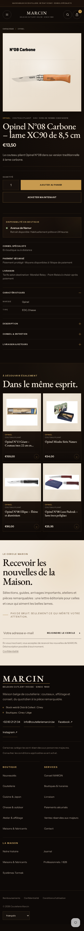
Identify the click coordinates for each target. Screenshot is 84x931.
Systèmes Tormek (13, 872)
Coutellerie (9, 786)
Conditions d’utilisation (54, 898)
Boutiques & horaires (56, 786)
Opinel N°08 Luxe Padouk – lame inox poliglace (61, 513)
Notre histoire (10, 851)
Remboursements (11, 898)
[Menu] (7, 14)
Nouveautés (9, 775)
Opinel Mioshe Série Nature (61, 442)
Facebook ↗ (65, 721)
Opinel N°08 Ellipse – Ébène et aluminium (21, 513)
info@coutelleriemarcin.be (39, 721)
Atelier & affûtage (13, 817)
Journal (48, 851)
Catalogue (8, 29)
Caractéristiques (14, 292)
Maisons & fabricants (15, 828)
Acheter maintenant (42, 197)
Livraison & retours (15, 344)
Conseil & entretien (15, 334)
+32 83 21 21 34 (11, 721)
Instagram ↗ (10, 732)
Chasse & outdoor (13, 807)
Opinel (7, 118)
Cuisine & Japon (12, 796)
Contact (49, 828)
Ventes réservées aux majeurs (61, 817)
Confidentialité (11, 651)
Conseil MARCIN (53, 775)
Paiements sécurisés (56, 807)
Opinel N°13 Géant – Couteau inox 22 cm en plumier (18, 443)
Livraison (49, 796)
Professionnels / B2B (55, 862)
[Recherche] (67, 14)
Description (10, 323)
